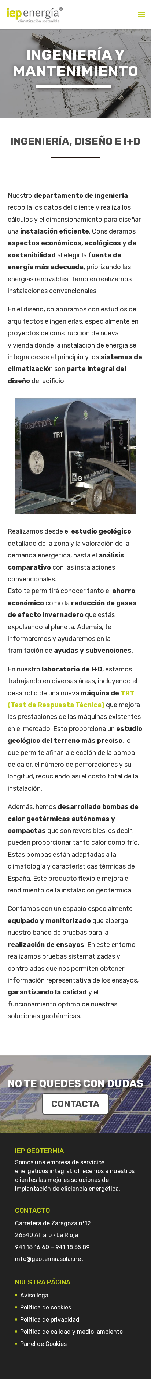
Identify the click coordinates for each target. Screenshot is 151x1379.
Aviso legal (35, 1295)
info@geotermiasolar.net (49, 1258)
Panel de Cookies (43, 1343)
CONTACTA (75, 1104)
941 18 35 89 (72, 1247)
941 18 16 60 (32, 1247)
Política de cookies (45, 1307)
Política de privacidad (50, 1319)
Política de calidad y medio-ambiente (71, 1331)
